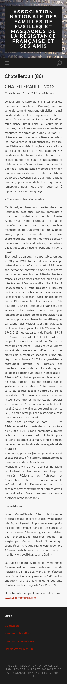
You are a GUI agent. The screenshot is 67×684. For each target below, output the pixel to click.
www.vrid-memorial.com (20, 597)
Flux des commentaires (19, 641)
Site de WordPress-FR (19, 648)
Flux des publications (18, 633)
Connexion (12, 625)
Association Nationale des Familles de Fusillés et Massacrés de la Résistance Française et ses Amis (33, 29)
